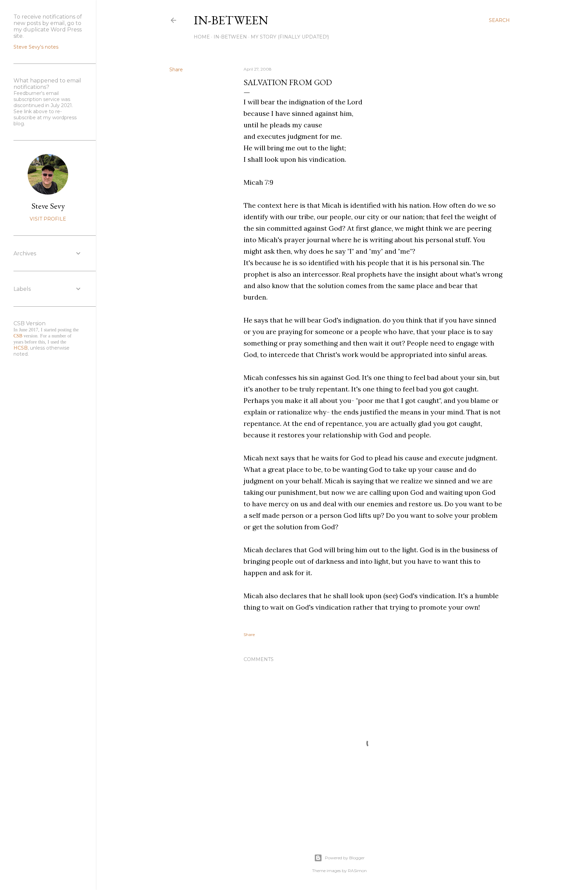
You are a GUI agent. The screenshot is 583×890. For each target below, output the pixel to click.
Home (202, 37)
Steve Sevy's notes (35, 47)
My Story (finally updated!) (290, 37)
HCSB (20, 348)
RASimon (357, 870)
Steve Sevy (48, 206)
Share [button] (176, 70)
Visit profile (48, 219)
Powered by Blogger (345, 857)
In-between (231, 20)
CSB (17, 335)
